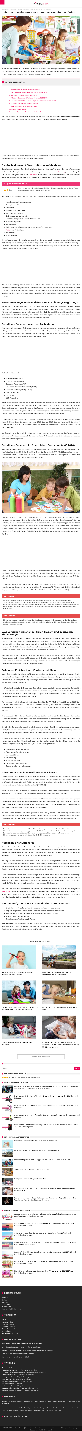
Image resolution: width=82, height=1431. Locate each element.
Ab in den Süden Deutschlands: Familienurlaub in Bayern (22, 1347)
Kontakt (4, 1300)
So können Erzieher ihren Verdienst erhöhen (23, 103)
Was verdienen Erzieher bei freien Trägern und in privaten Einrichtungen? (32, 101)
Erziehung (61, 172)
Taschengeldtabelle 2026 (10, 1381)
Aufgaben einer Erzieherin (17, 109)
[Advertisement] (41, 139)
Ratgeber (13, 9)
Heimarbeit (6, 1368)
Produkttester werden (9, 1370)
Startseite (5, 1298)
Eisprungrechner (8, 1322)
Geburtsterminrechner (10, 1329)
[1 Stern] (4, 190)
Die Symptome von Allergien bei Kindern (16, 1357)
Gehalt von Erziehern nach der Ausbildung (23, 95)
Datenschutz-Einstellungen (11, 1309)
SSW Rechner (6, 1320)
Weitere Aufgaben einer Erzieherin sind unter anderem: (26, 112)
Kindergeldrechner (8, 1326)
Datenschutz (6, 1307)
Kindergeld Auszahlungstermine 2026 (15, 1372)
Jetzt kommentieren (41, 1057)
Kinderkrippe (33, 175)
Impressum (6, 1304)
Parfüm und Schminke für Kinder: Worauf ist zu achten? (22, 1344)
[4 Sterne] (9, 190)
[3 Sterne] (7, 190)
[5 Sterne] (11, 190)
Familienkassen (7, 1374)
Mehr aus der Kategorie (40, 941)
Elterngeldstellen (8, 1377)
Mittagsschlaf (6, 891)
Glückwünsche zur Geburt (11, 1388)
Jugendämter (6, 1379)
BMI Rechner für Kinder (10, 1333)
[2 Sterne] (6, 190)
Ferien (8, 230)
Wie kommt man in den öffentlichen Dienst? (23, 106)
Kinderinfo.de (19, 1428)
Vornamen (5, 1390)
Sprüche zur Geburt (8, 1386)
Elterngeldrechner (8, 1324)
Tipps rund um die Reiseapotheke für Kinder (18, 1353)
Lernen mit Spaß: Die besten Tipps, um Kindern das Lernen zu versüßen (27, 1350)
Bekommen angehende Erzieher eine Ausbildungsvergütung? (28, 92)
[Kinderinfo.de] (41, 3)
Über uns (5, 1302)
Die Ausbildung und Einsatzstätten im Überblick (24, 89)
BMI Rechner (6, 1331)
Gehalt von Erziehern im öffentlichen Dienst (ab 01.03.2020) (28, 98)
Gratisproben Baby (8, 1383)
